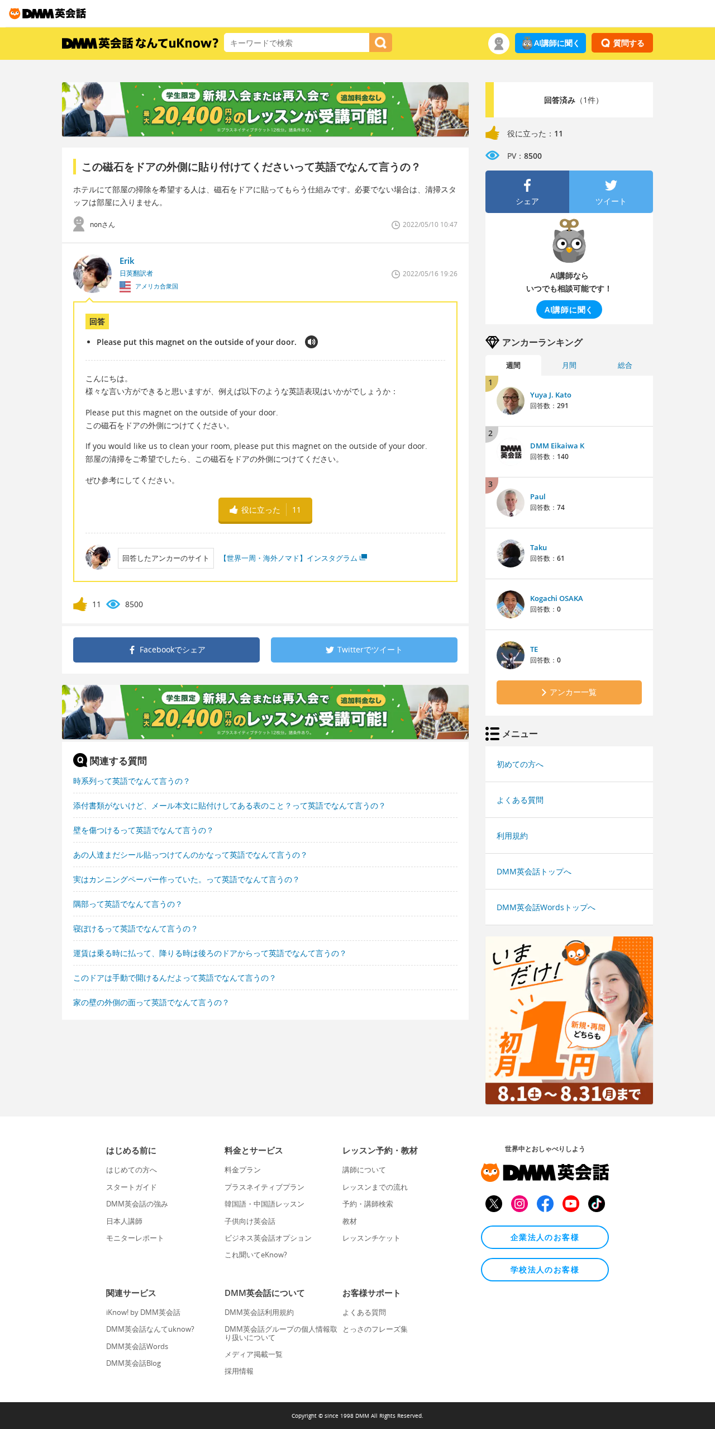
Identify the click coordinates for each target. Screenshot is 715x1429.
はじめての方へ (131, 1170)
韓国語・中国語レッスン (264, 1204)
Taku (538, 547)
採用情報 (239, 1371)
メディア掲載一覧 (254, 1354)
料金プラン (243, 1170)
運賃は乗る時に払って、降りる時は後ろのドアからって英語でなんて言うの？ (210, 953)
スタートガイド (131, 1187)
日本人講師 (124, 1221)
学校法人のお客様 (545, 1269)
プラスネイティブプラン (264, 1187)
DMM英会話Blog (133, 1363)
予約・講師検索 (367, 1204)
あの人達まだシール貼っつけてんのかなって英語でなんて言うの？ (190, 854)
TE (534, 649)
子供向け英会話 (250, 1221)
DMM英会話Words (137, 1346)
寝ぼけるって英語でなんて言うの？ (135, 928)
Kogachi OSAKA (556, 598)
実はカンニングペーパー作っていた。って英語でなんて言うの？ (186, 879)
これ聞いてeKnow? (256, 1255)
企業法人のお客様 (545, 1237)
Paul (538, 496)
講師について (364, 1170)
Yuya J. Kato (550, 395)
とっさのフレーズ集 (375, 1329)
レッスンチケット (371, 1238)
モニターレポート (135, 1238)
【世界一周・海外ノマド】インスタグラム (289, 558)
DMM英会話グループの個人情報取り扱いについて (281, 1333)
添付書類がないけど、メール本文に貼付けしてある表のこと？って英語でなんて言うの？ (229, 805)
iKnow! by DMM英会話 (143, 1312)
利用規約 (512, 835)
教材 (349, 1221)
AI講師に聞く (557, 42)
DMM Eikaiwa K (557, 446)
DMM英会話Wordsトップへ (546, 907)
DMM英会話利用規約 (259, 1312)
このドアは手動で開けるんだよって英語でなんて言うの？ (175, 977)
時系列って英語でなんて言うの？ (131, 780)
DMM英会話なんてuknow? (150, 1329)
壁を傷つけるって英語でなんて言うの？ (143, 830)
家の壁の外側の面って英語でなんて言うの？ (151, 1002)
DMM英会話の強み (137, 1204)
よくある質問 (520, 799)
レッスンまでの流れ (375, 1187)
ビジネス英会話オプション (268, 1238)
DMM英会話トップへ (534, 871)
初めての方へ (520, 764)
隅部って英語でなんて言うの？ (128, 903)
